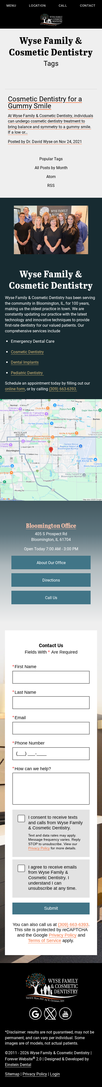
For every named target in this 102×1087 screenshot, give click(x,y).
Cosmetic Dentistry (27, 351)
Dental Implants (25, 362)
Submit (51, 908)
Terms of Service (44, 940)
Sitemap (12, 1073)
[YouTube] (65, 1013)
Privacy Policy (39, 848)
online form (15, 388)
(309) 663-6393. (63, 388)
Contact (88, 5)
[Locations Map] (51, 449)
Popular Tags (51, 158)
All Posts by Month (51, 167)
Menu (11, 5)
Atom (51, 176)
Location (37, 5)
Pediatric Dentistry (27, 372)
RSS (51, 185)
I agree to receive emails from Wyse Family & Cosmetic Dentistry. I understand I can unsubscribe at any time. (52, 878)
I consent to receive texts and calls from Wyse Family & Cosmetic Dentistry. (55, 832)
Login (55, 1073)
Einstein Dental (18, 1064)
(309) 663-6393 (73, 924)
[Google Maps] (35, 1013)
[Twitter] (50, 1013)
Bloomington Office (51, 525)
